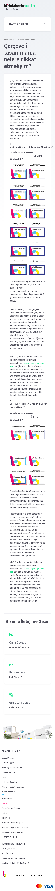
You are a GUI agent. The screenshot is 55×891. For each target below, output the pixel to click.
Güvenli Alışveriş (9, 772)
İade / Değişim (8, 763)
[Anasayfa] (20, 6)
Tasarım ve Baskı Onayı (25, 40)
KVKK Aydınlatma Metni (12, 768)
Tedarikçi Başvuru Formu (12, 832)
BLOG (4, 803)
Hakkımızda (7, 798)
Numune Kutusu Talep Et (12, 823)
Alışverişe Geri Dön (12, 9)
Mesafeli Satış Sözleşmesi (13, 787)
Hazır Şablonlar (8, 849)
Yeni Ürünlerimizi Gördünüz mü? (15, 863)
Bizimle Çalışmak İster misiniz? (15, 827)
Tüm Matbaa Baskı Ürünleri (13, 844)
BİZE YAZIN (14, 677)
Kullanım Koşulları (9, 782)
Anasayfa (8, 40)
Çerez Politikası (8, 758)
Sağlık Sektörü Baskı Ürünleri (14, 858)
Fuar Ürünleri (7, 853)
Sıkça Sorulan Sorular (11, 808)
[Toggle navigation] (47, 6)
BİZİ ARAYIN (14, 707)
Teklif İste (6, 818)
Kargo (4, 777)
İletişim (5, 813)
